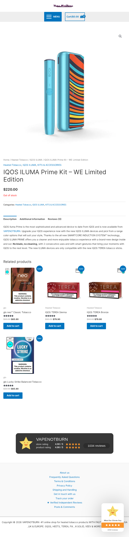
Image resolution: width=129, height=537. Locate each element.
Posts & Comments (64, 507)
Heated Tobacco (19, 160)
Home (6, 160)
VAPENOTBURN (11, 231)
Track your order (65, 498)
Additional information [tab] (32, 219)
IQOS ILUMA (36, 160)
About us (64, 472)
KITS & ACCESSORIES (49, 165)
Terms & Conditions (64, 481)
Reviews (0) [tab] (54, 219)
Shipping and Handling (65, 489)
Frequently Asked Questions (64, 477)
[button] (120, 36)
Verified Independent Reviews (64, 502)
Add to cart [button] (13, 326)
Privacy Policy (64, 485)
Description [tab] (10, 219)
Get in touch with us (64, 494)
